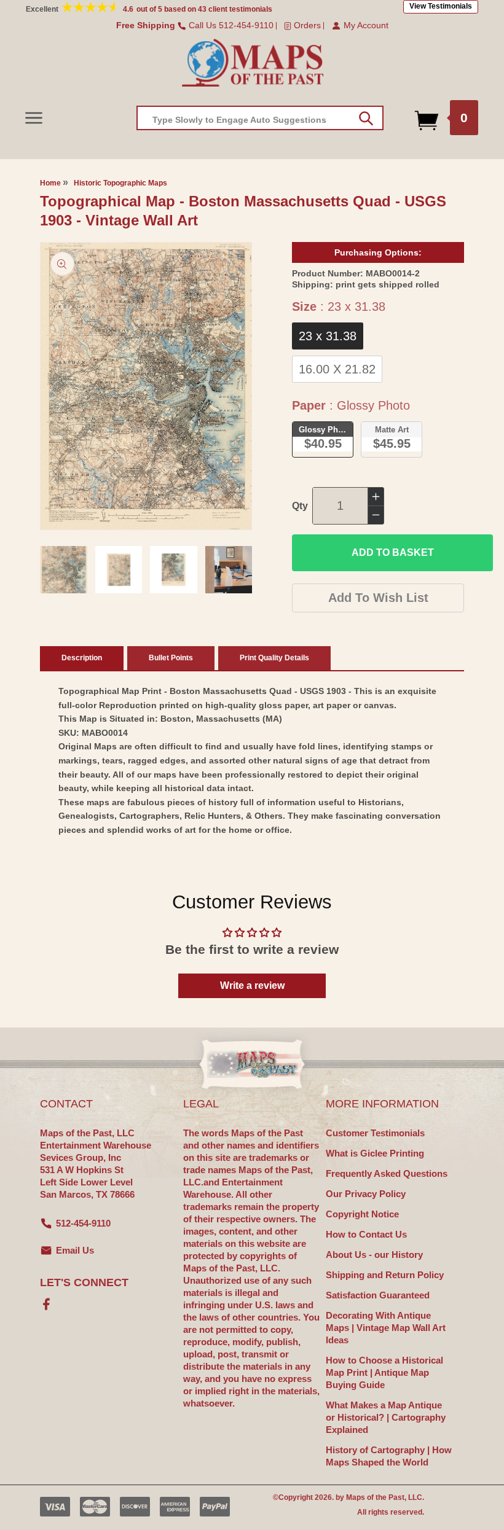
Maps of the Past (375, 1497)
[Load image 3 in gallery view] (173, 569)
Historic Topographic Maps (120, 183)
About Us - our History (374, 1254)
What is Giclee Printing (375, 1153)
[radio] (327, 335)
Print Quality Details (274, 658)
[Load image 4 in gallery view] (229, 569)
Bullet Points (171, 658)
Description (81, 658)
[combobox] (260, 118)
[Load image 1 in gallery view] (63, 569)
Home (50, 183)
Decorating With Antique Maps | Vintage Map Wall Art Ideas (386, 1327)
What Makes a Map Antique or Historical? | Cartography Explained (386, 1417)
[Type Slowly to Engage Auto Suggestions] (366, 118)
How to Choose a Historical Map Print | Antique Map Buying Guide (384, 1372)
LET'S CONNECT (84, 1282)
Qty (300, 506)
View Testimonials (440, 6)
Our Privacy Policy (366, 1193)
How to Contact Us (366, 1234)
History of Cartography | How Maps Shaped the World (389, 1456)
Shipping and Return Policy (385, 1275)
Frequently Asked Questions (386, 1173)
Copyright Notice (362, 1214)
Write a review (252, 985)
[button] (33, 117)
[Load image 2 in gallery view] (119, 569)
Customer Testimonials (375, 1133)
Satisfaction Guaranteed (378, 1295)
